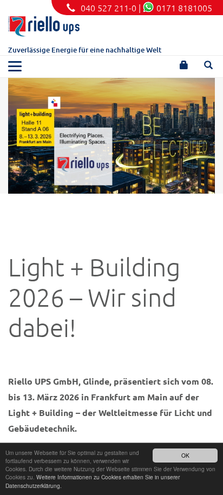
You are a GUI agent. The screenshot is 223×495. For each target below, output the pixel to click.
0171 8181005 (184, 8)
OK (185, 455)
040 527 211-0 (108, 8)
